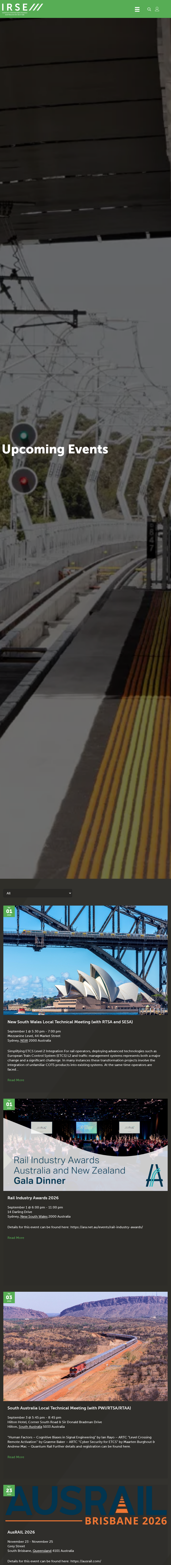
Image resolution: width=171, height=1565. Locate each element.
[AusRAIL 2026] (85, 1505)
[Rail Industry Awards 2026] (85, 1145)
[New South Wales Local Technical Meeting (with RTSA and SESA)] (85, 960)
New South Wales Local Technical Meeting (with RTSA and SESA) (70, 1021)
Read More (16, 1080)
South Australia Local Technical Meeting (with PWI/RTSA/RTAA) (69, 1407)
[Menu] (137, 9)
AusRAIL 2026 (21, 1532)
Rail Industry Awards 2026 (33, 1197)
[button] (149, 9)
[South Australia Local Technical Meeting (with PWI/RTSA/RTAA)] (85, 1346)
